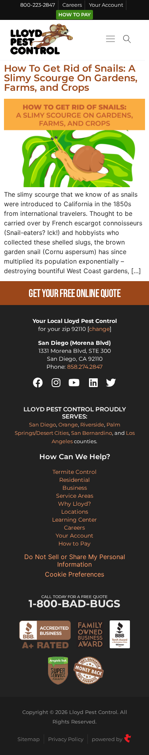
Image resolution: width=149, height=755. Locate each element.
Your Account (106, 5)
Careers (72, 5)
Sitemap (28, 739)
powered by (108, 739)
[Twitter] (111, 383)
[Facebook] (38, 383)
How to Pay (74, 15)
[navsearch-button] (127, 40)
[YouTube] (74, 383)
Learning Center (74, 519)
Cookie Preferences (74, 574)
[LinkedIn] (93, 383)
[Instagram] (56, 383)
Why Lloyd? (74, 503)
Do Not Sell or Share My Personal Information (74, 560)
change (99, 329)
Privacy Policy (65, 739)
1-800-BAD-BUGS (74, 602)
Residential (74, 479)
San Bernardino (91, 433)
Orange (68, 424)
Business (74, 487)
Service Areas (74, 495)
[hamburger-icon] (110, 40)
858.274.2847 (85, 366)
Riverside (92, 424)
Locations (74, 511)
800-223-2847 (37, 5)
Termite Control (74, 471)
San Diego (42, 424)
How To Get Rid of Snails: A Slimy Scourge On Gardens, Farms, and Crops (70, 78)
